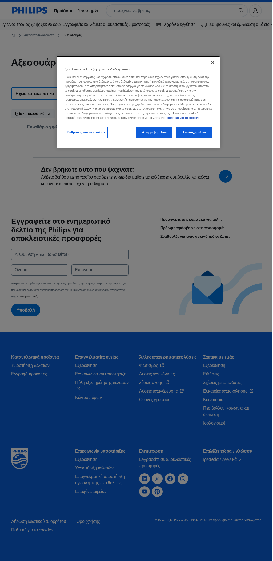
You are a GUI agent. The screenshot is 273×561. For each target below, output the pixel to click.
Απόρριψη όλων (154, 132)
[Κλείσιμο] (213, 62)
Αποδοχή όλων (194, 132)
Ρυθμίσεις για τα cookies (86, 132)
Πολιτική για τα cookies (183, 117)
